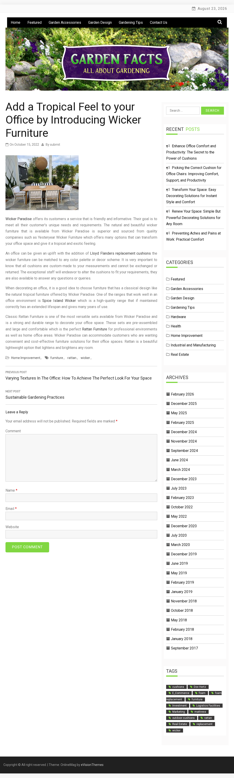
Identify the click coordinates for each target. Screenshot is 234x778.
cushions (178, 686)
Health (176, 326)
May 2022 (179, 516)
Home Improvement (25, 358)
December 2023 (184, 479)
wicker (85, 358)
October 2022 (182, 507)
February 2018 (182, 629)
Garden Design (100, 22)
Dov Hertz (200, 686)
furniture (56, 358)
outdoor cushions (183, 718)
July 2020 (179, 535)
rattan (71, 358)
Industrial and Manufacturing (193, 345)
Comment (13, 431)
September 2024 (184, 450)
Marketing (178, 711)
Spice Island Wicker (59, 300)
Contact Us (158, 22)
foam (202, 693)
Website (12, 527)
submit (55, 144)
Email (11, 508)
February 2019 (182, 582)
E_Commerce (180, 693)
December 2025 (184, 403)
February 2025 (182, 422)
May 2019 (179, 573)
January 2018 (181, 639)
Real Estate (180, 354)
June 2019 (179, 563)
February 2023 (182, 498)
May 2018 (179, 620)
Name (11, 490)
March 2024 (180, 469)
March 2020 (180, 545)
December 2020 (184, 526)
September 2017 (184, 648)
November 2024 (184, 441)
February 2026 (182, 394)
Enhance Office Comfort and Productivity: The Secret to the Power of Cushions (191, 152)
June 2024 (179, 460)
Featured (34, 22)
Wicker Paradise (18, 219)
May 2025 (179, 413)
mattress (200, 711)
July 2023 (179, 488)
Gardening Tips (131, 22)
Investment (179, 705)
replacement (205, 724)
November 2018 (184, 601)
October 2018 (182, 610)
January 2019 (181, 592)
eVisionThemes (92, 765)
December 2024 (184, 432)
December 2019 (184, 554)
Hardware (178, 317)
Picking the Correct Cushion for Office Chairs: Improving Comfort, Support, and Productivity (193, 174)
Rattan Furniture (94, 329)
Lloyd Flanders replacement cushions (120, 253)
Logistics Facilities (208, 705)
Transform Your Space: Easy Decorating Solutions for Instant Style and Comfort (191, 195)
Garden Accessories (65, 22)
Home (15, 22)
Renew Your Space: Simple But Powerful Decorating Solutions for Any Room (193, 217)
